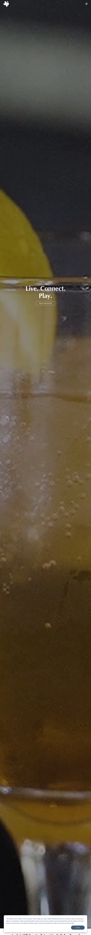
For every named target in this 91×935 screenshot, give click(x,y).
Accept (78, 927)
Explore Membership (45, 303)
